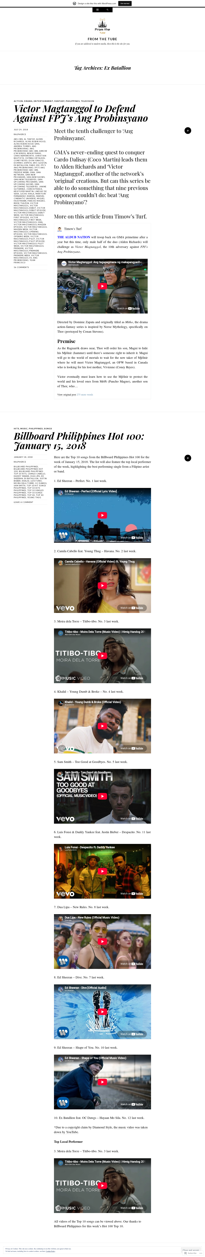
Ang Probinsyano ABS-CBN (26, 149)
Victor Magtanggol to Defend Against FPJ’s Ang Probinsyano (81, 113)
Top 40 (31, 495)
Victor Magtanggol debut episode (30, 209)
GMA (32, 172)
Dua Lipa (35, 476)
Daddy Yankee (21, 476)
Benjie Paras (34, 153)
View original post (66, 394)
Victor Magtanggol (26, 204)
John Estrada (34, 189)
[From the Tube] (102, 26)
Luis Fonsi (36, 481)
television (87, 101)
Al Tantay (29, 139)
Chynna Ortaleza (35, 158)
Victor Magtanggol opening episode (26, 231)
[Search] (107, 10)
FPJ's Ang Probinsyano (30, 166)
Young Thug (34, 497)
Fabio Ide (34, 165)
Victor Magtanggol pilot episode (29, 240)
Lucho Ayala (27, 194)
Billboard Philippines (26, 466)
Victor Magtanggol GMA (28, 222)
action (18, 101)
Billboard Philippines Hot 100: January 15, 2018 (79, 440)
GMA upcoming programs (28, 180)
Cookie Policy (50, 1251)
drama (28, 101)
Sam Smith (20, 485)
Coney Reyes (20, 160)
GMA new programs (24, 176)
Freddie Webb (21, 172)
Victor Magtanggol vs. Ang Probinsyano (26, 257)
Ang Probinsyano (25, 147)
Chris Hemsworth (24, 156)
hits (16, 428)
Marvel (31, 196)
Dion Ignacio (36, 160)
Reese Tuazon (21, 203)
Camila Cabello (36, 474)
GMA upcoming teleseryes (26, 185)
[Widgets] (97, 10)
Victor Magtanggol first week (27, 218)
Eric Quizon (40, 163)
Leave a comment (23, 502)
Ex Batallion (21, 165)
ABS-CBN (18, 139)
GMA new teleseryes (25, 179)
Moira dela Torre (24, 483)
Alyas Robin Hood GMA (26, 144)
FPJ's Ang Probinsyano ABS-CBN (29, 168)
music (24, 428)
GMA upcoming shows (29, 183)
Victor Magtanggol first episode (29, 216)
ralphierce (20, 134)
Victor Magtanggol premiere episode (26, 250)
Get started (124, 3)
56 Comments (21, 267)
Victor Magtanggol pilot (26, 237)
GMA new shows (36, 177)
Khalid (25, 481)
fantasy (59, 101)
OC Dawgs (40, 483)
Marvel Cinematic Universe (29, 197)
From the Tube (102, 39)
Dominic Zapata (23, 163)
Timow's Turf (73, 229)
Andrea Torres (22, 146)
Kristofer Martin (24, 191)
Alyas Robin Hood (35, 141)
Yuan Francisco (24, 261)
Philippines (73, 101)
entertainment (43, 101)
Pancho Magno (36, 201)
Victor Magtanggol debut (26, 206)
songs (48, 428)
